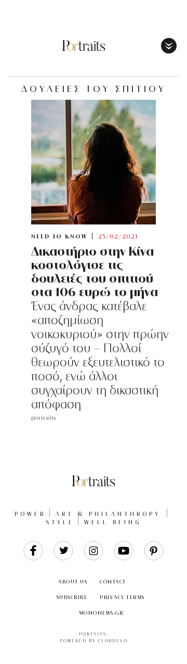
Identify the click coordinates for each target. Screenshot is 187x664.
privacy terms (122, 597)
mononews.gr (101, 613)
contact (113, 582)
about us (72, 582)
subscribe (72, 597)
